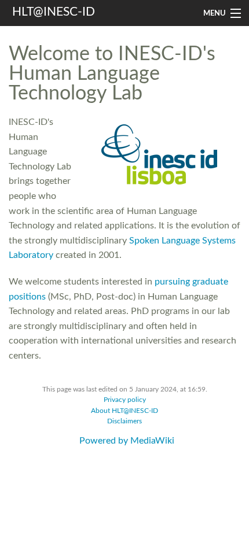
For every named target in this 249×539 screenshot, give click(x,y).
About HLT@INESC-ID (124, 411)
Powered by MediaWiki (126, 440)
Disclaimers (124, 421)
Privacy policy (125, 400)
